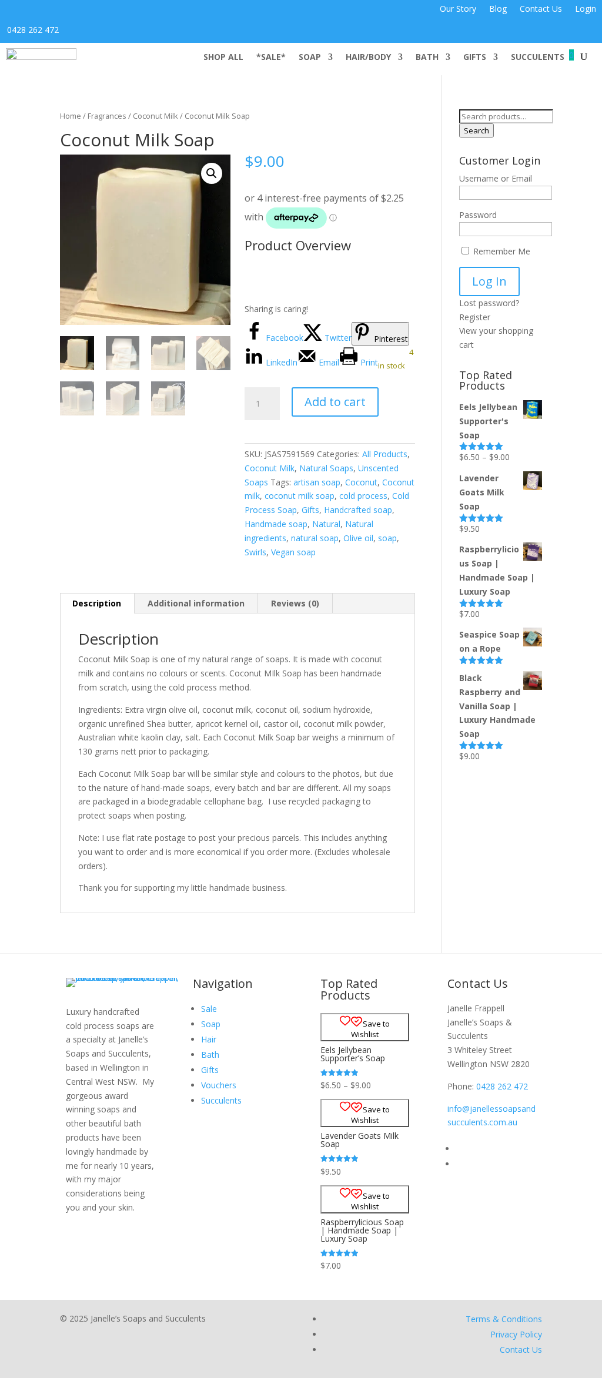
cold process (363, 495)
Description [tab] (96, 603)
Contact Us (541, 9)
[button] (211, 173)
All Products (384, 454)
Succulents (221, 1100)
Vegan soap (293, 552)
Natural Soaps (326, 468)
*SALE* (271, 57)
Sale (209, 1008)
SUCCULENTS (537, 57)
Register (474, 317)
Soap (210, 1024)
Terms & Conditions (504, 1319)
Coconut (361, 482)
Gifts (310, 509)
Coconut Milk (155, 115)
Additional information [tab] (196, 603)
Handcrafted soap (358, 509)
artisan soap (316, 482)
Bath (210, 1054)
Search (476, 130)
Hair (208, 1039)
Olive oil (358, 538)
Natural (326, 523)
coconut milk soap (300, 495)
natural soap (315, 538)
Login (585, 9)
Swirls (255, 552)
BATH (427, 57)
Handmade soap (276, 523)
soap (387, 538)
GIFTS (474, 57)
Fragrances (107, 115)
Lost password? (489, 303)
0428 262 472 (33, 29)
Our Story (458, 9)
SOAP (310, 57)
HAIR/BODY (368, 57)
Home (70, 115)
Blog (498, 9)
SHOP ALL (223, 57)
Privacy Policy (516, 1334)
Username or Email (495, 178)
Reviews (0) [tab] (295, 603)
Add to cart (335, 402)
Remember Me (500, 251)
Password (478, 214)
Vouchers (218, 1085)
